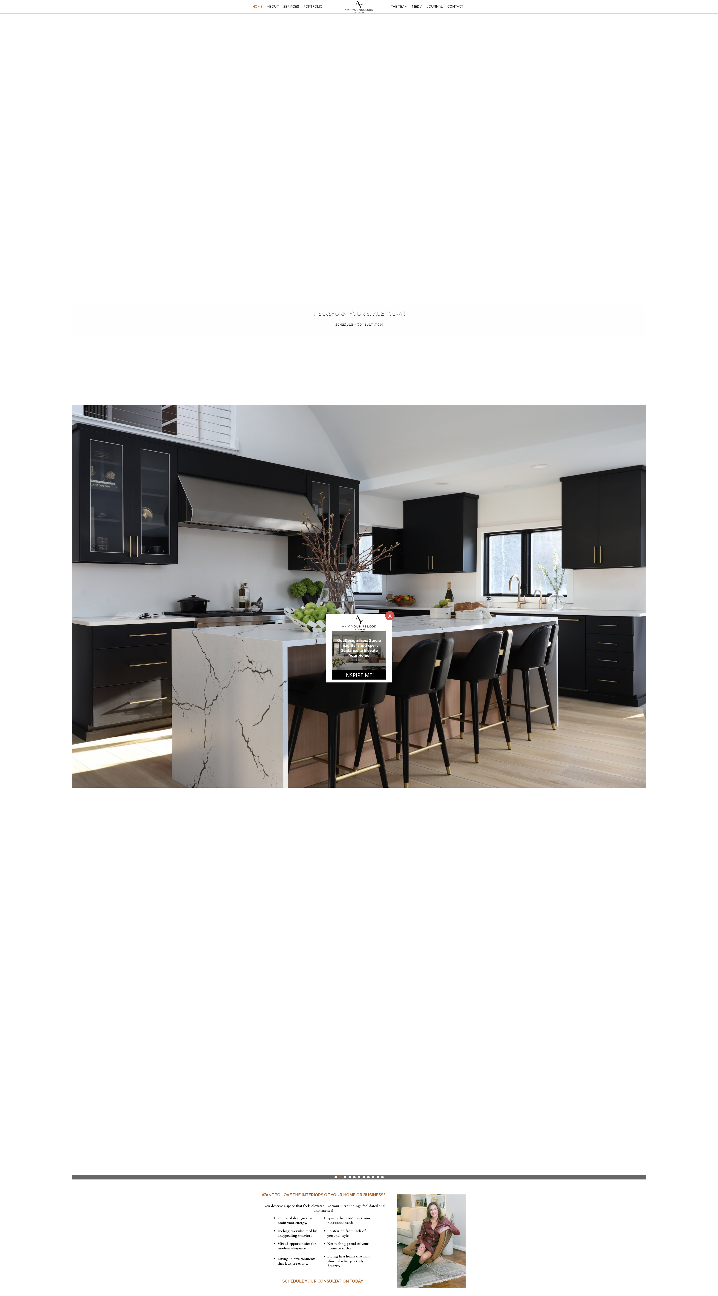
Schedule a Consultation (359, 324)
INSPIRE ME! (359, 674)
